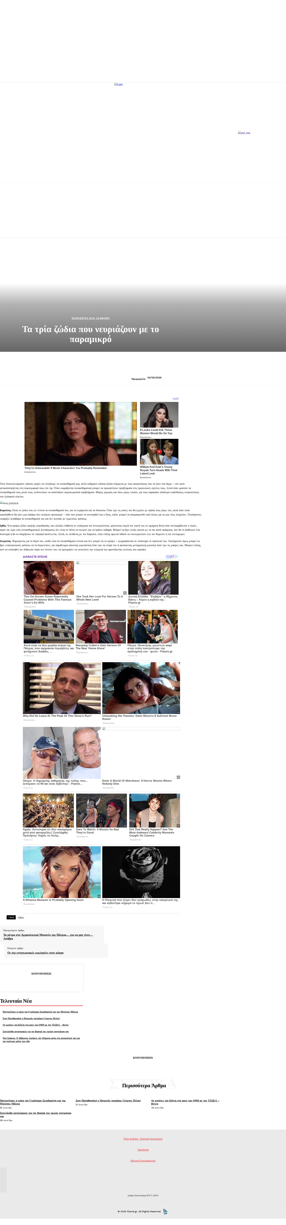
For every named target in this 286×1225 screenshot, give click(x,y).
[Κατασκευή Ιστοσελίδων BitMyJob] (165, 1211)
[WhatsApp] (53, 982)
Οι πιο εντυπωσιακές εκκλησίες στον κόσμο (35, 953)
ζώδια (21, 917)
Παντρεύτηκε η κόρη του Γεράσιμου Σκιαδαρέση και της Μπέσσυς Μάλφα (40, 1011)
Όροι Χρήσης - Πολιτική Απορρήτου (143, 1138)
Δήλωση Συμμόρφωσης (143, 1160)
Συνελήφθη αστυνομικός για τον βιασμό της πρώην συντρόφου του (36, 1031)
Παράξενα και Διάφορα (91, 318)
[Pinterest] (41, 982)
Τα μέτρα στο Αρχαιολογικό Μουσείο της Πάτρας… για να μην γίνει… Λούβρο (48, 936)
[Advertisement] (143, 214)
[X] (29, 982)
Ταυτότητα (143, 1149)
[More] (65, 982)
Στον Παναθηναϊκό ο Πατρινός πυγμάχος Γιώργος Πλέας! (31, 1018)
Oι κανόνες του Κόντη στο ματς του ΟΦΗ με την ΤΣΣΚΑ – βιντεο (36, 1024)
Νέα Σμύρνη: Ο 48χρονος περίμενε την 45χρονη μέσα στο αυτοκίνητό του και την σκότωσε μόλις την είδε (41, 1039)
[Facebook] (17, 982)
